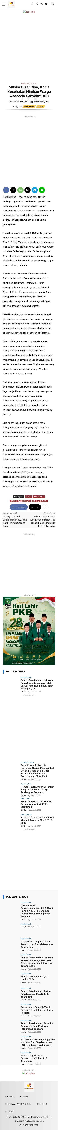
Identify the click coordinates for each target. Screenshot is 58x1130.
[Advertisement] (29, 47)
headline (39, 497)
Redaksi (24, 101)
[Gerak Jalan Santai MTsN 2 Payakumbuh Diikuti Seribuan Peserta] (11, 1009)
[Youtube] (46, 4)
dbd (28, 497)
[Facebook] (32, 4)
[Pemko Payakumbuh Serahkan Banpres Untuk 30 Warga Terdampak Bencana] (11, 788)
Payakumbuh (29, 106)
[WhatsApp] (20, 190)
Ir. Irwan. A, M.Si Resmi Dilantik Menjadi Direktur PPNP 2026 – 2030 (37, 820)
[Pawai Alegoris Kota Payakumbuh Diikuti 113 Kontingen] (11, 1057)
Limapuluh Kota (27, 762)
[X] (41, 4)
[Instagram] (36, 4)
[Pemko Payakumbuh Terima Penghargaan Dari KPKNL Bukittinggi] (11, 803)
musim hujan (40, 501)
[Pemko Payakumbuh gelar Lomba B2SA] (11, 978)
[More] (45, 507)
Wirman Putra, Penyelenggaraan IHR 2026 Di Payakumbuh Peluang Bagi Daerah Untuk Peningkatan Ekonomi (37, 911)
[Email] (27, 190)
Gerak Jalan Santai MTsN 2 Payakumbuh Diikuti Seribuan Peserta (37, 1010)
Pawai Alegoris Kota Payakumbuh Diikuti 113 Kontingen (34, 1058)
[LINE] (42, 190)
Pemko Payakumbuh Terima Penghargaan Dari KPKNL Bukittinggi (36, 804)
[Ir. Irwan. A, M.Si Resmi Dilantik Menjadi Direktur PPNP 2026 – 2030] (11, 819)
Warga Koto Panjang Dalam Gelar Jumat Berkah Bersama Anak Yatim (37, 944)
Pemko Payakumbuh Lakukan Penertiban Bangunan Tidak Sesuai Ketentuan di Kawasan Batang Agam (37, 684)
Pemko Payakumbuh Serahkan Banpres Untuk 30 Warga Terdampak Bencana (37, 790)
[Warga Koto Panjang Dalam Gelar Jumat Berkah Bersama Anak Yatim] (11, 943)
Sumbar (40, 106)
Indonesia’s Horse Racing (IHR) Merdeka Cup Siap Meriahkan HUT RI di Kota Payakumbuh (38, 1042)
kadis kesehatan (20, 501)
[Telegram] (35, 190)
